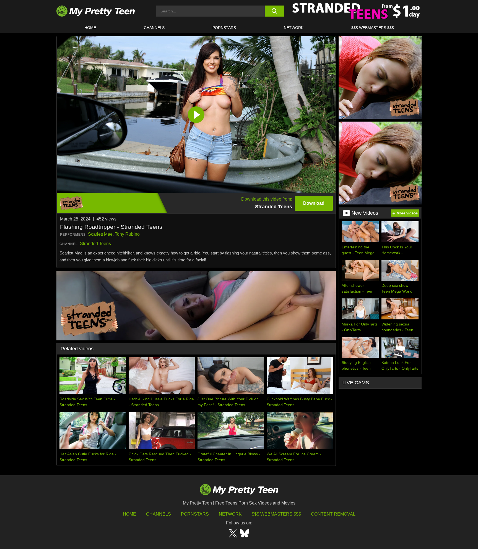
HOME (90, 27)
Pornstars (224, 27)
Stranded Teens (95, 243)
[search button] (274, 11)
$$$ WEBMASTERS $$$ (372, 27)
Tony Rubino (127, 234)
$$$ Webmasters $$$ (276, 514)
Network (293, 27)
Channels (158, 514)
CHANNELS (154, 27)
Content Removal (333, 514)
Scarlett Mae (100, 234)
